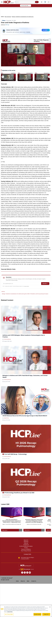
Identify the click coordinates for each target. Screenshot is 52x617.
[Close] (50, 607)
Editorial (26, 543)
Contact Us (26, 544)
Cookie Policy (9, 611)
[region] (26, 611)
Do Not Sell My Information (26, 546)
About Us (26, 540)
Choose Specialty (24, 5)
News (28, 581)
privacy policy (26, 286)
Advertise (26, 541)
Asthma (3, 291)
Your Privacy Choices (26, 550)
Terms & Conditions (26, 549)
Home (2, 16)
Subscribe (44, 283)
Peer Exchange (8, 16)
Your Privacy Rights (9, 614)
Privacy (26, 547)
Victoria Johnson (7, 339)
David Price (6, 418)
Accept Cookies (37, 614)
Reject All (46, 614)
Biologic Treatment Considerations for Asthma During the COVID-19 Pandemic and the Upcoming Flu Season (25, 293)
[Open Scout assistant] (45, 2)
